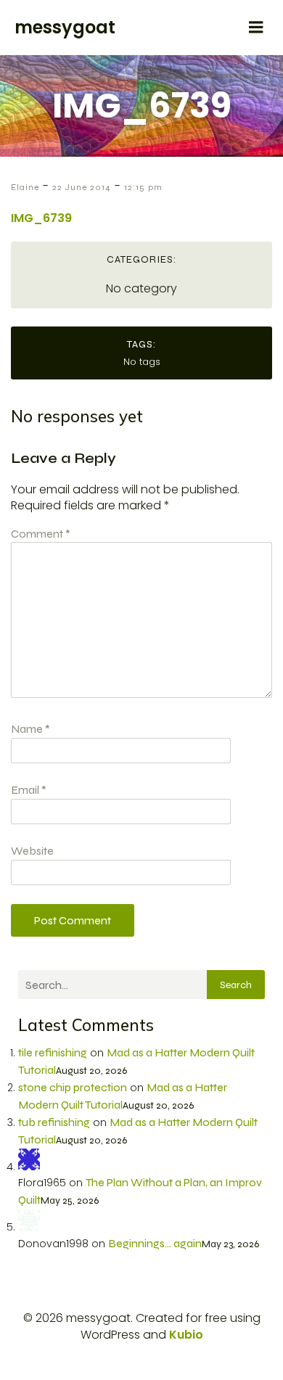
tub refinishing (54, 1122)
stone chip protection (72, 1087)
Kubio (186, 1334)
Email (28, 790)
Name (30, 729)
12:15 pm (143, 187)
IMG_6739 (41, 218)
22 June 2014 (81, 187)
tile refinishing (52, 1052)
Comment (40, 534)
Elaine (25, 187)
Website (32, 851)
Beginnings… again (155, 1243)
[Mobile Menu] (256, 27)
